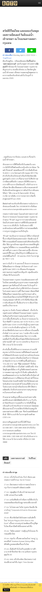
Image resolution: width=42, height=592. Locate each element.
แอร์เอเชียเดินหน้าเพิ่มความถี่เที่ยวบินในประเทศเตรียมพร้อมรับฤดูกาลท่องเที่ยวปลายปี (21, 501)
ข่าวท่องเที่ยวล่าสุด (10, 472)
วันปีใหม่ (30, 61)
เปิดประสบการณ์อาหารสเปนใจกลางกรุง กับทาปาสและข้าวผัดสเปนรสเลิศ (20, 486)
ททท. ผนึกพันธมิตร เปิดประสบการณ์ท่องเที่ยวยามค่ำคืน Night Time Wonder (20, 560)
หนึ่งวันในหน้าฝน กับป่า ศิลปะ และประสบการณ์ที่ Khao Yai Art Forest (19, 478)
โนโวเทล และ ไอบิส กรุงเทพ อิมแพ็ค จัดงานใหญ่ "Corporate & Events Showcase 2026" (20, 510)
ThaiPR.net (7, 58)
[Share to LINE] (31, 50)
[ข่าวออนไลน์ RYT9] (9, 3)
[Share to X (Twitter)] (20, 50)
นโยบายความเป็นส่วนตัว (10, 587)
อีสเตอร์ (7, 463)
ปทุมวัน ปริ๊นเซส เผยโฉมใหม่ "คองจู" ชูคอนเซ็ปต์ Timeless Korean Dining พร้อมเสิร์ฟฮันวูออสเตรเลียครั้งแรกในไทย (20, 541)
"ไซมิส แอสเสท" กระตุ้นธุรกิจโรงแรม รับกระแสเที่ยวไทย (21, 532)
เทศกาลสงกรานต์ (9, 64)
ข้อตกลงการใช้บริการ (26, 587)
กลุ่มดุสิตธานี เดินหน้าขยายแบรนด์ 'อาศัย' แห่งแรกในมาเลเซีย (19, 493)
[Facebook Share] (9, 50)
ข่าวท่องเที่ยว (8, 55)
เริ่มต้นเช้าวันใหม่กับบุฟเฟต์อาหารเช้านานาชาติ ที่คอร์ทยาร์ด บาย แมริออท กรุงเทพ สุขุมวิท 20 (20, 552)
